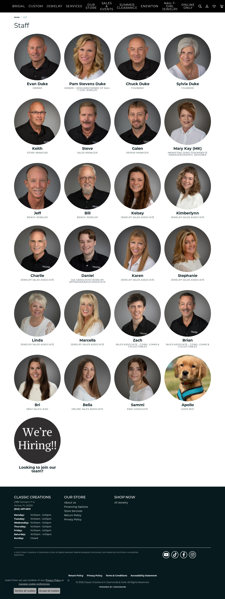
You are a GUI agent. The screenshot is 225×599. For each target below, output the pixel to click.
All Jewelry (121, 502)
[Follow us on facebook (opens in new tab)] (183, 554)
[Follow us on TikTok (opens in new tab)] (174, 554)
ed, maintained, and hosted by (101, 553)
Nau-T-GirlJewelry (170, 6)
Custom (36, 6)
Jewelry (54, 6)
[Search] (200, 6)
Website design (81, 553)
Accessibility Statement (144, 575)
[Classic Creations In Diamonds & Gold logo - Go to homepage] (6, 6)
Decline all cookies (25, 590)
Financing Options (76, 506)
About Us (70, 502)
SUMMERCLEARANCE (127, 6)
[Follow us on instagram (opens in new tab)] (192, 554)
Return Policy (72, 515)
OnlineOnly (188, 6)
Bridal (18, 6)
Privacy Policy (73, 519)
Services (74, 6)
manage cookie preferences (34, 583)
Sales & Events (106, 6)
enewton (150, 6)
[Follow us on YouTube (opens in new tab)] (166, 554)
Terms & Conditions (116, 575)
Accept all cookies (49, 590)
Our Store (91, 6)
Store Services (73, 511)
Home (17, 17)
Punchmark (120, 553)
